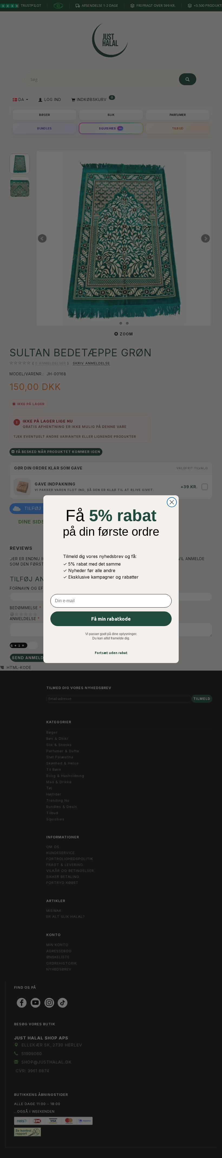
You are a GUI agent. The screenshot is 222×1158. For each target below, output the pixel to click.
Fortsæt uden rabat (111, 653)
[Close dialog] (172, 502)
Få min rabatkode (111, 618)
